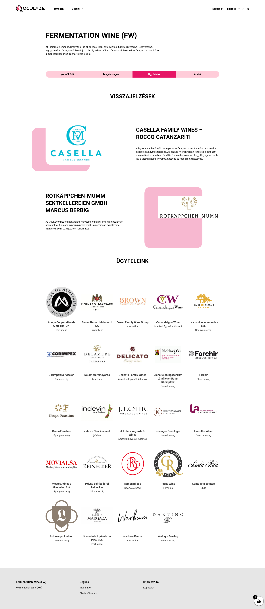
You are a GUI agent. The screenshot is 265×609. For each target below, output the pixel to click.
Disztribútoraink (88, 593)
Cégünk (76, 8)
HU (247, 9)
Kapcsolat (217, 8)
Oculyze (30, 8)
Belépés (232, 8)
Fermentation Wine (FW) (29, 587)
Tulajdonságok (111, 74)
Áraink (197, 74)
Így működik (67, 74)
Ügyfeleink (154, 74)
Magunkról (85, 587)
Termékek (58, 8)
